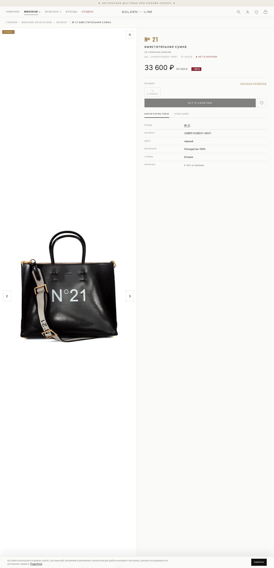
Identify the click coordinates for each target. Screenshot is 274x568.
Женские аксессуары (37, 22)
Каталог (62, 22)
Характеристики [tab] (156, 114)
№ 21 (187, 125)
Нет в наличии (200, 103)
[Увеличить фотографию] (130, 35)
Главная (12, 22)
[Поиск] (238, 12)
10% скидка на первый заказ (137, 3)
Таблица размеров (253, 83)
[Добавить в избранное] (262, 103)
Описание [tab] (181, 114)
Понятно (259, 562)
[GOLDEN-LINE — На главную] (137, 11)
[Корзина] (265, 12)
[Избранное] (256, 12)
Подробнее (36, 563)
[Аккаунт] (247, 12)
